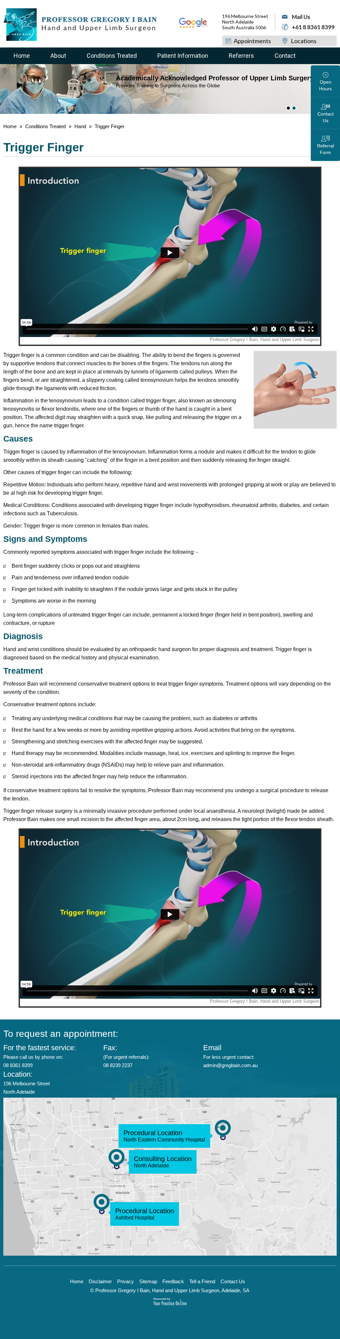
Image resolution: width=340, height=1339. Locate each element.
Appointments (252, 40)
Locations (303, 40)
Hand (80, 126)
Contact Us (325, 117)
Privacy (125, 1281)
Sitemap (148, 1281)
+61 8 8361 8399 (313, 27)
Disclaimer (100, 1281)
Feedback (173, 1281)
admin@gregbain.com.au (230, 1065)
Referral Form (325, 149)
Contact (285, 55)
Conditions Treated (112, 55)
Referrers (241, 55)
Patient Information (182, 55)
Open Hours (325, 85)
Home (22, 55)
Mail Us (301, 16)
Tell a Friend (202, 1281)
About (58, 55)
